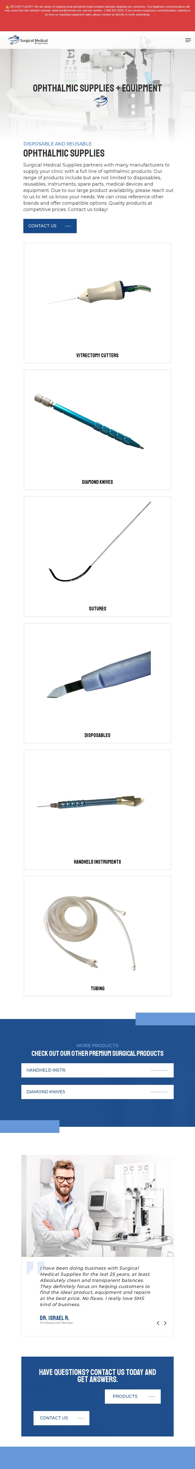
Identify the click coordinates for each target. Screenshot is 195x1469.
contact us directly (113, 14)
